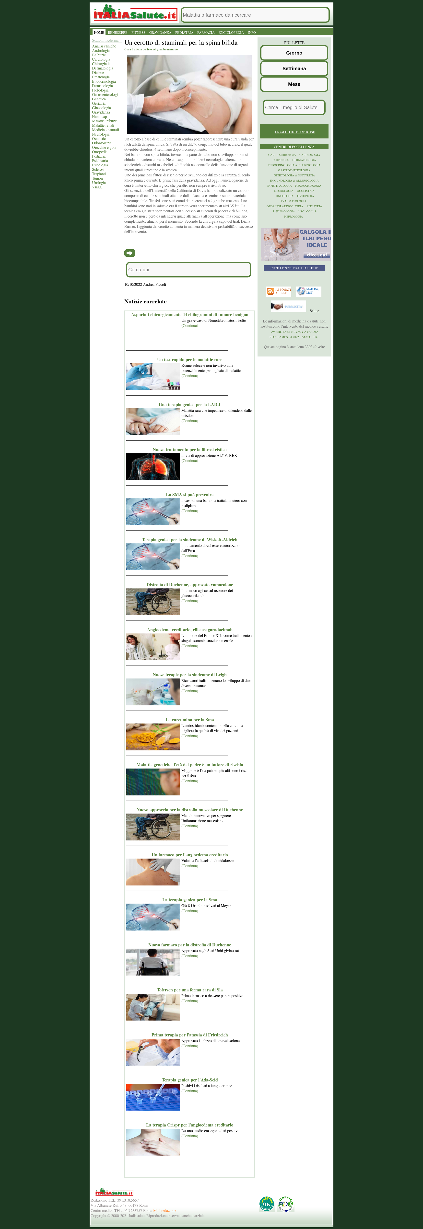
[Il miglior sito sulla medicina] (289, 311)
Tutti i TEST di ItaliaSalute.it (294, 268)
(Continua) (189, 325)
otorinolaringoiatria (285, 206)
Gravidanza (101, 112)
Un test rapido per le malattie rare (189, 359)
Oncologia (285, 196)
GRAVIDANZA (160, 32)
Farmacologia (102, 85)
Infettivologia (279, 185)
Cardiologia (101, 59)
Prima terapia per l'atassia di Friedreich (190, 1035)
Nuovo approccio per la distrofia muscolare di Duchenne (190, 809)
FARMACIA (206, 32)
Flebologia (100, 89)
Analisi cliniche (104, 45)
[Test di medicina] (297, 259)
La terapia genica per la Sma (189, 899)
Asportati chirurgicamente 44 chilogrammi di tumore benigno (189, 314)
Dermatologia (102, 67)
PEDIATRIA (184, 32)
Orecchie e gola (104, 147)
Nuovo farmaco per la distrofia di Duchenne (189, 945)
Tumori (97, 178)
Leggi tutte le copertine (295, 132)
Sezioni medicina (105, 40)
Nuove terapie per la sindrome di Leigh (190, 674)
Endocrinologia (104, 81)
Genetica (99, 98)
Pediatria (99, 156)
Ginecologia (101, 107)
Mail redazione (164, 1210)
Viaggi (97, 186)
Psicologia (100, 164)
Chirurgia (281, 160)
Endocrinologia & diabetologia (294, 165)
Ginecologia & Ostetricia (294, 175)
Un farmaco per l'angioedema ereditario (190, 854)
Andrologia (101, 50)
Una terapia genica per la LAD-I (190, 404)
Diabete (98, 72)
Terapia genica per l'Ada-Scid (190, 1080)
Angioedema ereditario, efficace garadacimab (190, 629)
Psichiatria (100, 160)
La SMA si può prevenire (189, 494)
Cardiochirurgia (282, 155)
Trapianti (99, 173)
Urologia (99, 182)
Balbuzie (99, 54)
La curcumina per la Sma (189, 719)
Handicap (99, 116)
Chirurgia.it (101, 63)
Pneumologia (284, 211)
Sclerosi (98, 169)
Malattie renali (103, 125)
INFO (252, 32)
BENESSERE (118, 32)
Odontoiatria (101, 142)
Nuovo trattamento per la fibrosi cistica (190, 449)
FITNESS (138, 32)
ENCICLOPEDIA (231, 32)
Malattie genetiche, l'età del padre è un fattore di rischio (190, 764)
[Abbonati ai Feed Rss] (279, 296)
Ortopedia (99, 151)
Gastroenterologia (105, 94)
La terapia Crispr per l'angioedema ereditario (189, 1125)
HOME (99, 32)
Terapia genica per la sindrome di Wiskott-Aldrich (189, 539)
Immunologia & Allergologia (294, 180)
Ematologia (101, 76)
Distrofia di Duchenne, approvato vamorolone (190, 584)
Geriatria (99, 103)
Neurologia (100, 134)
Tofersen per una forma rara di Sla (190, 990)
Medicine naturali (105, 129)
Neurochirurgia (308, 185)
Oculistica (99, 138)
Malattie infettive (105, 120)
